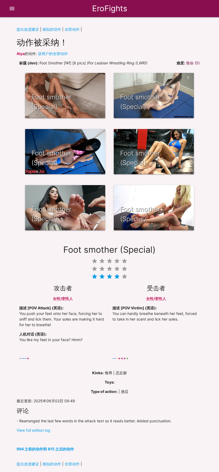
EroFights (109, 8)
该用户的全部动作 (53, 53)
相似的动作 (51, 29)
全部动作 (72, 29)
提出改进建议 (28, 29)
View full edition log (33, 430)
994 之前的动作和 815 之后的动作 (45, 449)
